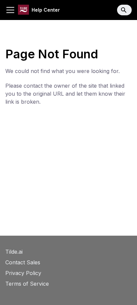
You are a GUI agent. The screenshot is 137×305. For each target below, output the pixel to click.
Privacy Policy (23, 273)
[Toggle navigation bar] (10, 10)
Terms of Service (27, 283)
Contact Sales (22, 262)
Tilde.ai (14, 251)
